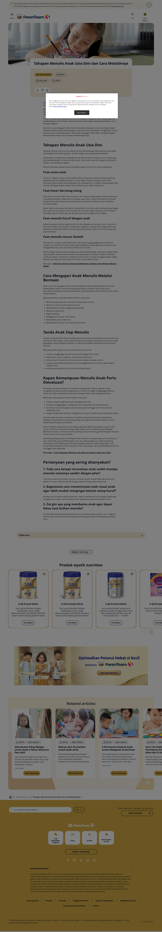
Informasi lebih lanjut (60, 106)
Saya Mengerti (81, 112)
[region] (82, 105)
